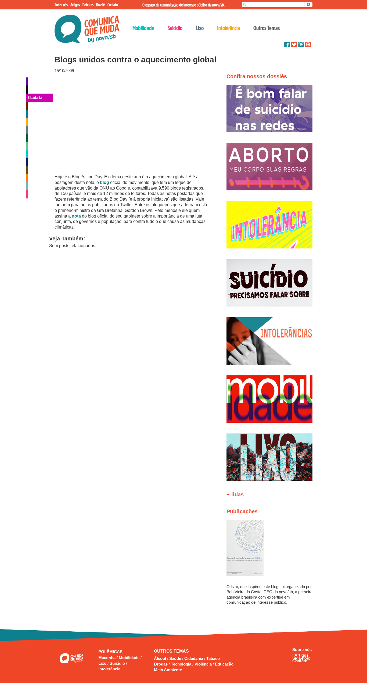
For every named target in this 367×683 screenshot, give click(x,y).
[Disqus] (132, 327)
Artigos (302, 655)
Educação (224, 664)
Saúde (175, 658)
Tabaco (213, 658)
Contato (299, 661)
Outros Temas (266, 28)
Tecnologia (181, 664)
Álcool (160, 658)
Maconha (107, 657)
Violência (203, 664)
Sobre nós (302, 649)
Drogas (161, 664)
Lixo (102, 663)
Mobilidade (130, 657)
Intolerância (109, 669)
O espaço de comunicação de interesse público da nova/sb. (183, 5)
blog (105, 182)
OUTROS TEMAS (171, 651)
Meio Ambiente (168, 669)
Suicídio (118, 663)
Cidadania (193, 658)
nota (77, 216)
